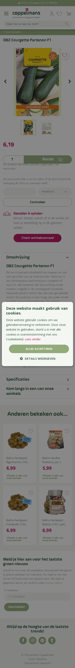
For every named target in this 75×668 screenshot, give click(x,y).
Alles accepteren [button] (39, 349)
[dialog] (37, 334)
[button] (37, 358)
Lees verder (33, 339)
